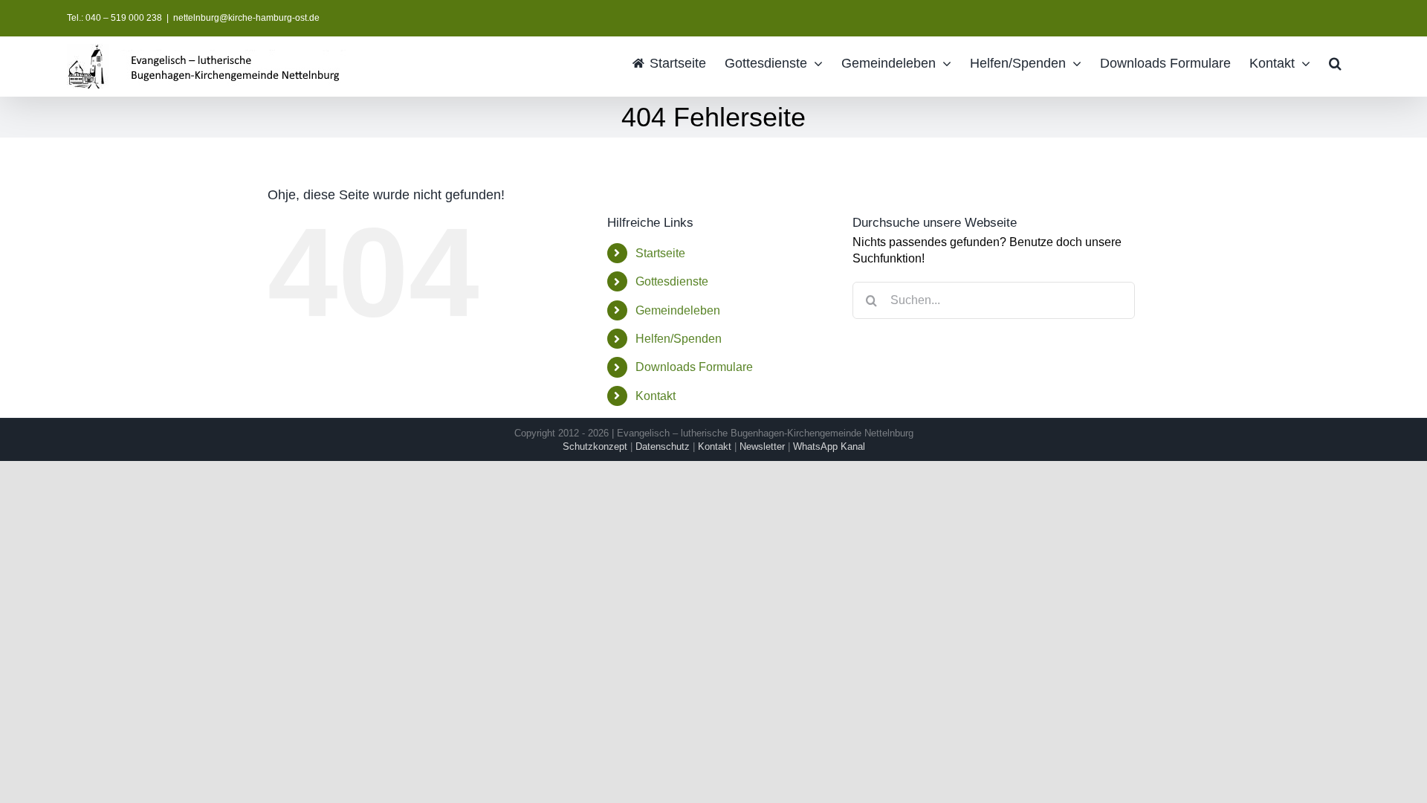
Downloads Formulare (694, 367)
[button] (1335, 62)
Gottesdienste (671, 281)
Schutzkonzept (595, 446)
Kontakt (655, 396)
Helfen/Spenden (678, 338)
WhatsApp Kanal (829, 446)
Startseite (660, 253)
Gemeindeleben (677, 310)
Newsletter (762, 446)
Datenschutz (662, 446)
